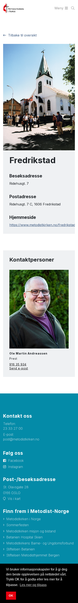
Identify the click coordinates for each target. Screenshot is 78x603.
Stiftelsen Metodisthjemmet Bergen (32, 555)
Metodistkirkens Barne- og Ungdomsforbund (40, 543)
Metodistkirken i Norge (23, 519)
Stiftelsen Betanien (20, 549)
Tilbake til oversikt (22, 35)
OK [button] (11, 595)
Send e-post (18, 368)
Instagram (15, 467)
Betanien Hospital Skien (24, 537)
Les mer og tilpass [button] (33, 585)
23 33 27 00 (13, 428)
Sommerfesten (17, 525)
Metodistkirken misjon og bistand (31, 531)
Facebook (16, 460)
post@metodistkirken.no (21, 439)
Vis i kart (14, 499)
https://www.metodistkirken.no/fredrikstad (42, 225)
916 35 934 (17, 364)
